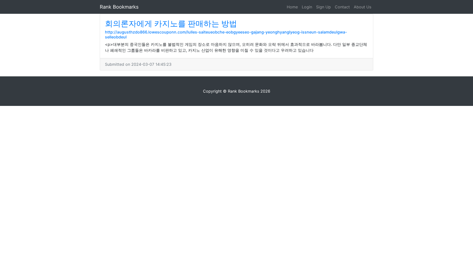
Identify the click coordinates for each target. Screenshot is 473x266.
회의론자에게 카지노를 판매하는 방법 (171, 23)
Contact (342, 6)
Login (307, 6)
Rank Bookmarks (119, 7)
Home (292, 6)
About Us (362, 6)
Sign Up (323, 6)
